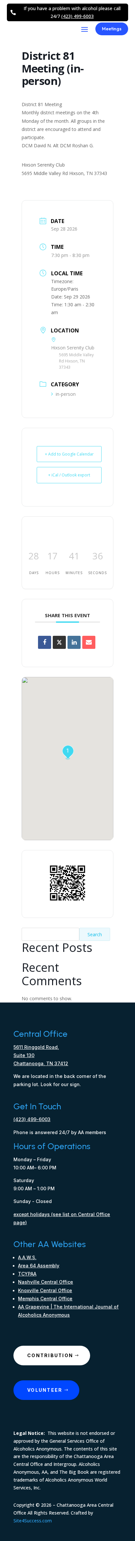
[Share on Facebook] (44, 642)
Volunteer (44, 1390)
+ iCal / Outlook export (69, 475)
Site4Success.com (32, 1520)
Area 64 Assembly (38, 1265)
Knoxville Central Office (45, 1290)
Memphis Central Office (45, 1298)
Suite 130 (23, 1055)
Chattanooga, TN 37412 (40, 1063)
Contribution (50, 1355)
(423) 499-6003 (77, 16)
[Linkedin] (74, 642)
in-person (66, 394)
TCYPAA (27, 1273)
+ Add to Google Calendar (69, 454)
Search (94, 934)
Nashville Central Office (45, 1282)
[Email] (88, 642)
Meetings (112, 29)
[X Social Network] (59, 642)
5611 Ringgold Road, (36, 1047)
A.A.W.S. (27, 1257)
